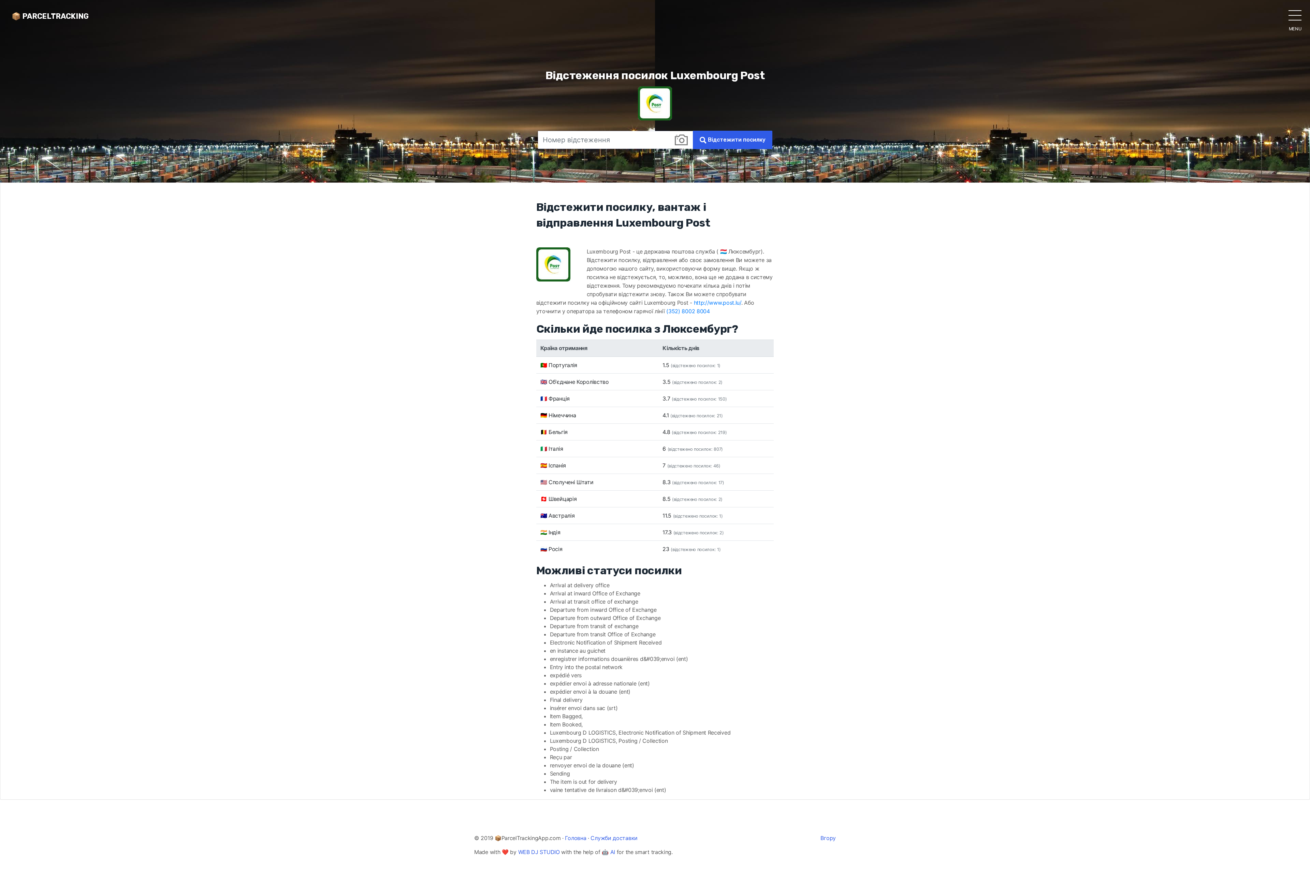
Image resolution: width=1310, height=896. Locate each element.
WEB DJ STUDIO (539, 852)
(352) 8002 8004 (688, 311)
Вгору (828, 838)
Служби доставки (614, 838)
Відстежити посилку (736, 139)
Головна (575, 838)
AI (612, 852)
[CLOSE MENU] (1295, 15)
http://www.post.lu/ (717, 302)
